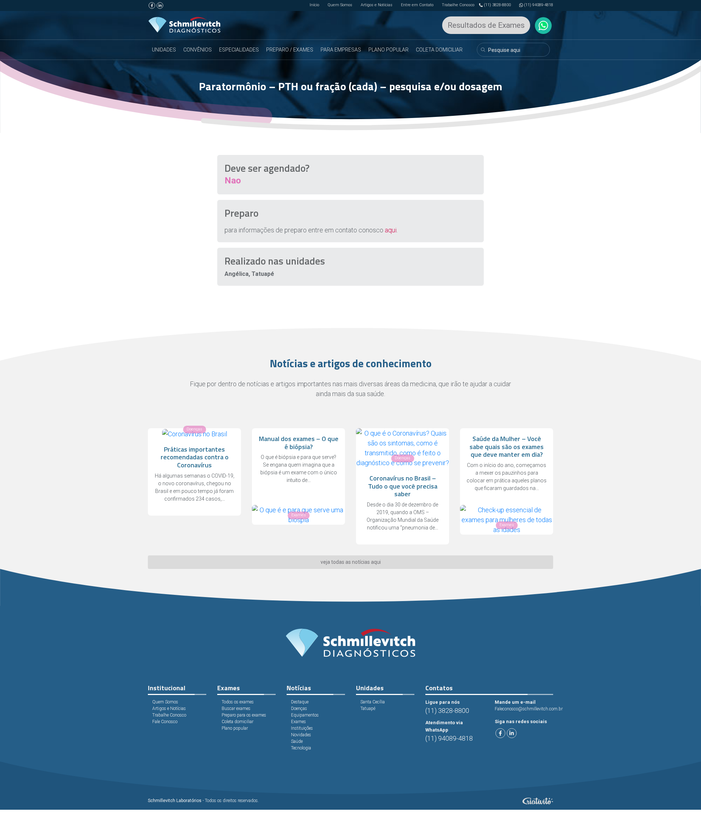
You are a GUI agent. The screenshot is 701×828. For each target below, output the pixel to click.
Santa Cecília (372, 701)
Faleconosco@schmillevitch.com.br (529, 708)
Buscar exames (236, 708)
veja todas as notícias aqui (351, 562)
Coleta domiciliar (237, 721)
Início (314, 5)
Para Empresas (341, 50)
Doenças (299, 708)
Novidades (301, 734)
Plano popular (235, 728)
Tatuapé (367, 708)
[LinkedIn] (160, 5)
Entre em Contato (417, 5)
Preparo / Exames (289, 50)
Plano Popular (388, 50)
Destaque (300, 701)
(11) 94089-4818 (538, 5)
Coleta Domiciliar (439, 50)
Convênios (197, 50)
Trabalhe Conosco (458, 5)
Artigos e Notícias (376, 5)
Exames (298, 721)
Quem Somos (339, 5)
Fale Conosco (164, 721)
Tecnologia (301, 748)
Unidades (164, 50)
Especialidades (239, 50)
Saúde (297, 741)
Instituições (302, 728)
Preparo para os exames (244, 715)
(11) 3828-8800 (497, 5)
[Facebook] (152, 5)
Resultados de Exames (486, 25)
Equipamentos (305, 715)
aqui (391, 230)
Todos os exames (238, 701)
